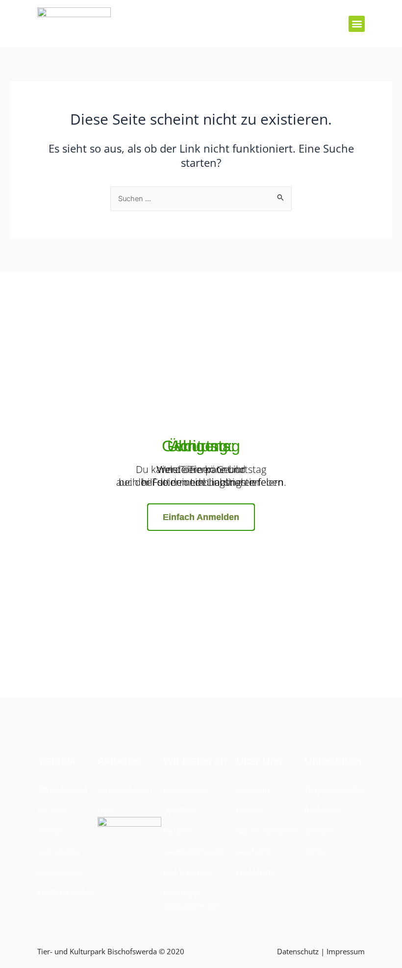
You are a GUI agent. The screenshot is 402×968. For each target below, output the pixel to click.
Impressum (346, 951)
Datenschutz (298, 951)
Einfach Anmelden (201, 517)
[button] (357, 24)
